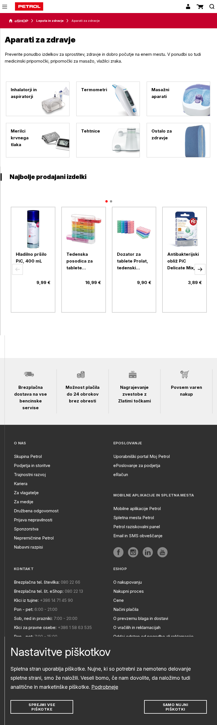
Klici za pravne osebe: (35, 627)
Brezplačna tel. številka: (37, 582)
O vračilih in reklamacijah (136, 627)
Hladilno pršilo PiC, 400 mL (31, 257)
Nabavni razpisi (28, 547)
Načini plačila (125, 609)
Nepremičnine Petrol (34, 538)
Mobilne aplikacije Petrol (137, 508)
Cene (118, 600)
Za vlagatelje (26, 492)
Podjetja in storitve (32, 465)
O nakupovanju (127, 582)
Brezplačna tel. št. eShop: (39, 591)
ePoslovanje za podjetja (136, 465)
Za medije (23, 501)
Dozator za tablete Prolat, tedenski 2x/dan (132, 261)
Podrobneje (104, 687)
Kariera (20, 483)
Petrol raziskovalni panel (136, 526)
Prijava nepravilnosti (33, 520)
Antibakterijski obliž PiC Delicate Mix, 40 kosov (183, 261)
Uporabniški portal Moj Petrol (141, 456)
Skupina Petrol (28, 456)
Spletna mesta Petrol (133, 517)
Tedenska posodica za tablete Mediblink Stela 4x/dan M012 (82, 261)
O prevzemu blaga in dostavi (140, 618)
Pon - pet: (23, 609)
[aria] (18, 21)
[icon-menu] (4, 6)
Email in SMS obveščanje (137, 535)
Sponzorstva (26, 529)
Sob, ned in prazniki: (33, 618)
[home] (29, 6)
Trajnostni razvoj (30, 474)
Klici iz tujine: (26, 600)
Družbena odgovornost (36, 510)
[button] (17, 269)
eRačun (120, 474)
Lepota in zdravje (50, 21)
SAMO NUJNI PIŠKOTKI (175, 706)
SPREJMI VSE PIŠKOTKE (42, 706)
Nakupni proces (128, 591)
